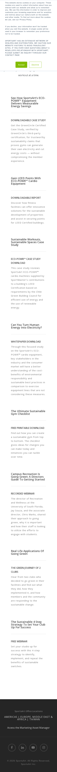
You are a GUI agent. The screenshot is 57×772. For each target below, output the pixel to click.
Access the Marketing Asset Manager (28, 727)
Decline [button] (35, 64)
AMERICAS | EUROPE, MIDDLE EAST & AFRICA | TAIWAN (28, 718)
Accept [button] (21, 64)
